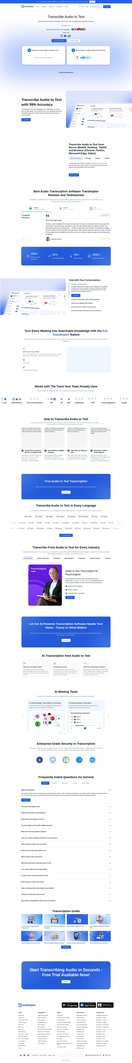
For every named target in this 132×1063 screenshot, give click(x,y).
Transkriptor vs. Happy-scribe (102, 1027)
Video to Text (21, 1017)
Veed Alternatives (80, 1048)
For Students (21, 1043)
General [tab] (45, 783)
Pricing (66, 6)
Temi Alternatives (80, 1038)
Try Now (92, 1)
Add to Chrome (74, 174)
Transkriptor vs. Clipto (100, 1017)
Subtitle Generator (22, 1022)
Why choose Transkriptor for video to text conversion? (38, 900)
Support (50, 1055)
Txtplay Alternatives (81, 1045)
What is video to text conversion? (31, 856)
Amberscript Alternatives (82, 1015)
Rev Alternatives (80, 1034)
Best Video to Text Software (63, 1034)
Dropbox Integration (42, 1041)
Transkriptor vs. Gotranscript (102, 1024)
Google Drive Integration (43, 1015)
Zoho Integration (41, 1027)
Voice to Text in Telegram (62, 1029)
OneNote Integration (42, 1036)
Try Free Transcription (59, 40)
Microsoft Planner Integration (44, 1034)
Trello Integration (41, 1043)
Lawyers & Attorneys (43, 558)
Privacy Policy (35, 1055)
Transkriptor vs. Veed (100, 1045)
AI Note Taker (21, 1015)
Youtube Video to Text (23, 1020)
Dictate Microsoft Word (62, 1027)
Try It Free (70, 597)
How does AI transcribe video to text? (33, 894)
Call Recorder (60, 1015)
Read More (65, 25)
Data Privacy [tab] (65, 783)
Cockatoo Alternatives (81, 1020)
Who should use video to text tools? (32, 882)
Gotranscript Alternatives (82, 1024)
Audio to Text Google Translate (64, 1022)
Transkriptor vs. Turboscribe (102, 1041)
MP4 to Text (20, 1027)
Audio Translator (21, 1031)
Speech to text (33, 671)
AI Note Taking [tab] (85, 783)
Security (20, 1048)
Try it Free (25, 800)
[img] (6, 399)
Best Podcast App (61, 1031)
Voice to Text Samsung (62, 1041)
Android (107, 158)
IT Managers (81, 558)
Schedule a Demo (96, 6)
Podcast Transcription (23, 1036)
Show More (66, 947)
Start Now (66, 981)
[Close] (130, 1)
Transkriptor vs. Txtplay (101, 1043)
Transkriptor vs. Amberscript (102, 1015)
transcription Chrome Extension (98, 163)
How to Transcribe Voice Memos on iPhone (65, 1044)
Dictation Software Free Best (63, 1017)
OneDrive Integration (42, 1038)
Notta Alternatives (80, 1029)
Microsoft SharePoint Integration (45, 1029)
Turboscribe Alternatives (82, 1043)
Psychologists (28, 558)
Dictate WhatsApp (61, 1020)
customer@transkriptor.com (94, 1055)
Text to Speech (21, 1041)
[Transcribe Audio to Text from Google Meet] (70, 36)
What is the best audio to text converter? (34, 844)
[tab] (36, 208)
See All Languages (66, 535)
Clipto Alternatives (80, 1017)
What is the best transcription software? (33, 831)
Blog (54, 1055)
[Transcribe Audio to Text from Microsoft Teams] (66, 36)
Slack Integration (41, 1024)
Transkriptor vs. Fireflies (101, 1022)
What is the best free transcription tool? (33, 850)
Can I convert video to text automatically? (34, 869)
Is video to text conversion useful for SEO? (34, 875)
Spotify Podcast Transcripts (63, 1024)
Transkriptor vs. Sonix (100, 1036)
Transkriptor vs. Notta (100, 1029)
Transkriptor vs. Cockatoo (101, 1020)
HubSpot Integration (42, 1017)
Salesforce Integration (42, 1022)
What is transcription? (28, 790)
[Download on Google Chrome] (105, 1005)
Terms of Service (43, 1055)
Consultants (108, 558)
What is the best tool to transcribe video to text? (36, 863)
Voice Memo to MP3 (61, 1046)
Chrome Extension (75, 158)
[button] (81, 7)
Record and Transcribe (23, 1034)
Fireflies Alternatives (81, 1022)
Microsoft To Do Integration (43, 1031)
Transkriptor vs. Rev (100, 1034)
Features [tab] (54, 783)
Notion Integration (41, 1020)
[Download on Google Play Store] (70, 1005)
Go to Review (104, 215)
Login (87, 6)
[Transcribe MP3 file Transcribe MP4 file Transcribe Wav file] (59, 50)
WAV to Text (20, 1029)
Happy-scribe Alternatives (82, 1027)
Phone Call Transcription (23, 1038)
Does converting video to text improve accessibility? (37, 888)
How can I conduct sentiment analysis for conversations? (39, 838)
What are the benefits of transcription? (33, 813)
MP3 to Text (20, 1024)
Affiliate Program (22, 1045)
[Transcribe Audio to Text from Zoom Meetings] (62, 36)
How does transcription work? (30, 806)
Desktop (97, 158)
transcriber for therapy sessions (81, 580)
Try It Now (26, 119)
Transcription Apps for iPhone (63, 1036)
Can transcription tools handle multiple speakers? (37, 825)
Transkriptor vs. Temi (100, 1038)
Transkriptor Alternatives (82, 1041)
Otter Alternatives (80, 1031)
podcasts (23, 795)
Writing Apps (60, 1038)
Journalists (56, 558)
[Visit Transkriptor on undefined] (21, 1055)
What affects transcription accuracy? (32, 819)
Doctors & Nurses (95, 558)
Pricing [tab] (75, 783)
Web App (88, 158)
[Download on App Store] (87, 1005)
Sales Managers (69, 558)
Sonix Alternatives (80, 1036)
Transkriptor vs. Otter (100, 1031)
